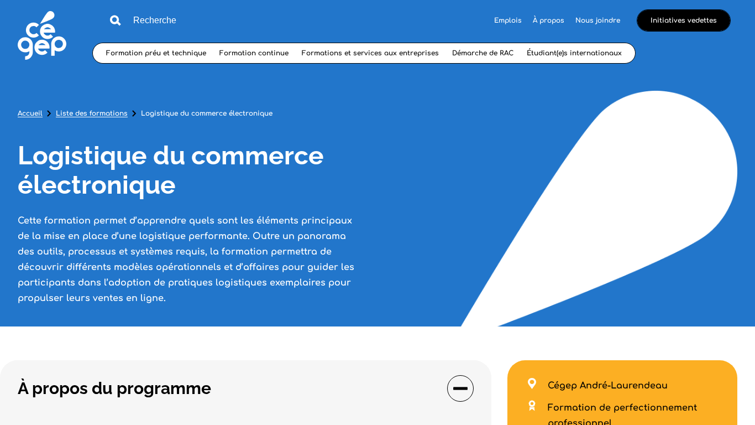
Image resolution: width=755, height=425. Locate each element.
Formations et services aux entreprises (370, 53)
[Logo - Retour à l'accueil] (42, 37)
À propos (548, 20)
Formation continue (254, 53)
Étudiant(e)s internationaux (574, 53)
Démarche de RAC (482, 53)
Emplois (508, 20)
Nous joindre (597, 20)
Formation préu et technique (156, 53)
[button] (246, 388)
